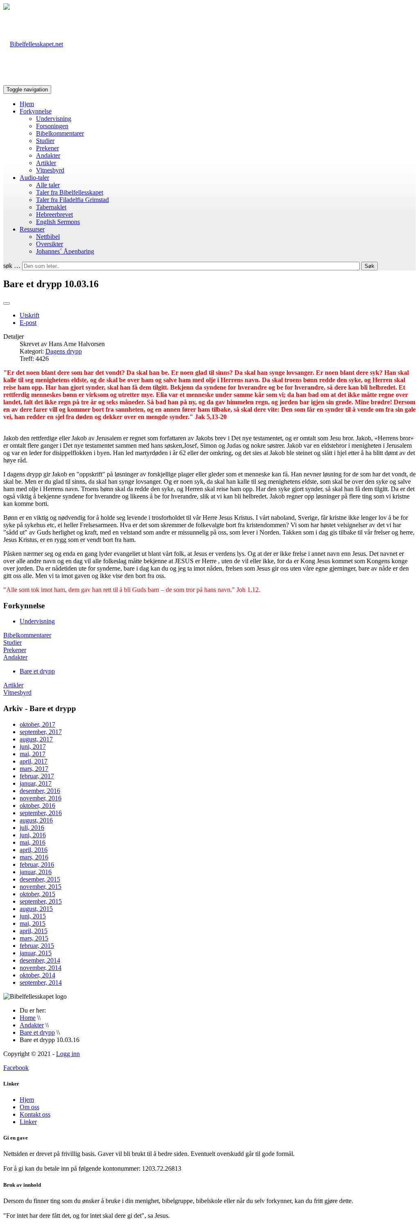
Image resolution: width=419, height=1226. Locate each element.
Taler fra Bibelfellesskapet (69, 192)
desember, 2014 (40, 960)
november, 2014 (40, 967)
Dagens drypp (63, 351)
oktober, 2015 (37, 894)
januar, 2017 (36, 783)
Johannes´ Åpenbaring (65, 251)
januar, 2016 (36, 871)
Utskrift (29, 315)
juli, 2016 (32, 827)
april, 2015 (33, 930)
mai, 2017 (32, 753)
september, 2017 (41, 731)
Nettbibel (48, 236)
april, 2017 (33, 761)
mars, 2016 (34, 857)
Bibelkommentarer (60, 133)
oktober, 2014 (37, 975)
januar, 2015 (36, 953)
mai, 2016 (32, 842)
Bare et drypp (37, 671)
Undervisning (53, 118)
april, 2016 (33, 849)
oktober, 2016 (37, 805)
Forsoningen (52, 125)
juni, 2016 (33, 835)
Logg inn (68, 1053)
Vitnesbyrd (50, 170)
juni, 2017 (33, 746)
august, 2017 (36, 739)
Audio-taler (34, 177)
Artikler (46, 162)
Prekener (47, 148)
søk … (11, 265)
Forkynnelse (36, 111)
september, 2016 (41, 812)
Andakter (48, 155)
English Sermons (58, 221)
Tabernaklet (51, 207)
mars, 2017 (34, 768)
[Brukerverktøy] (6, 303)
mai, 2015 (32, 923)
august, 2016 (36, 820)
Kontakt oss (35, 1114)
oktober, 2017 (37, 724)
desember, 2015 (40, 879)
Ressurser (32, 229)
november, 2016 (40, 798)
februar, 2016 (37, 864)
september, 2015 (41, 901)
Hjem (27, 103)
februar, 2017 (37, 776)
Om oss (29, 1107)
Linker (28, 1121)
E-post (28, 322)
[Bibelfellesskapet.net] (33, 44)
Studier (45, 140)
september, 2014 (41, 982)
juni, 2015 (33, 916)
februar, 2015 (37, 945)
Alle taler (48, 184)
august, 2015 (36, 908)
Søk (369, 266)
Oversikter (49, 243)
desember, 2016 (40, 790)
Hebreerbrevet (54, 214)
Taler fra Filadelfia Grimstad (72, 199)
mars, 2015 (34, 938)
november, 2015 (40, 886)
